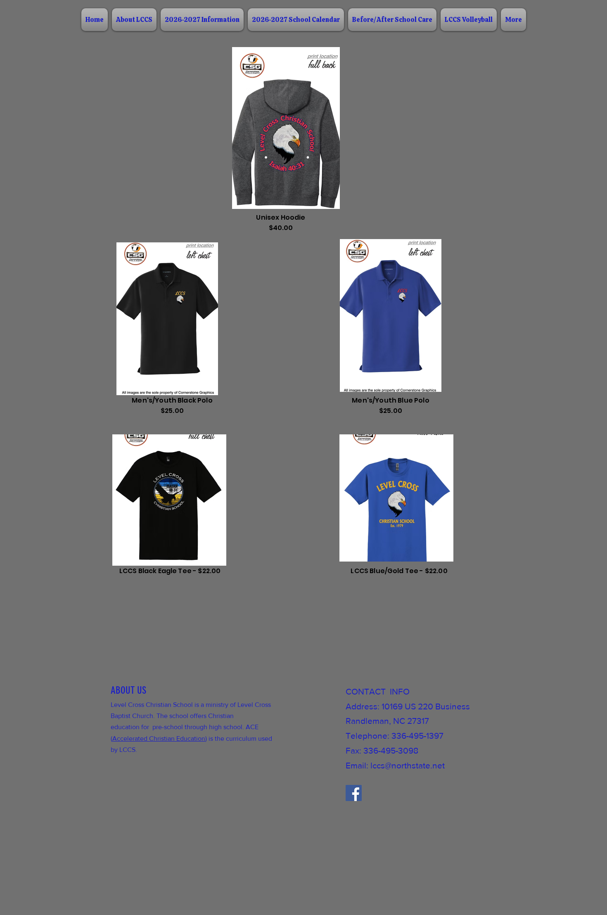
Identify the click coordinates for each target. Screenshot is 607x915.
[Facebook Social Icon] (354, 793)
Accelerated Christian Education (158, 738)
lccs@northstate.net (407, 765)
